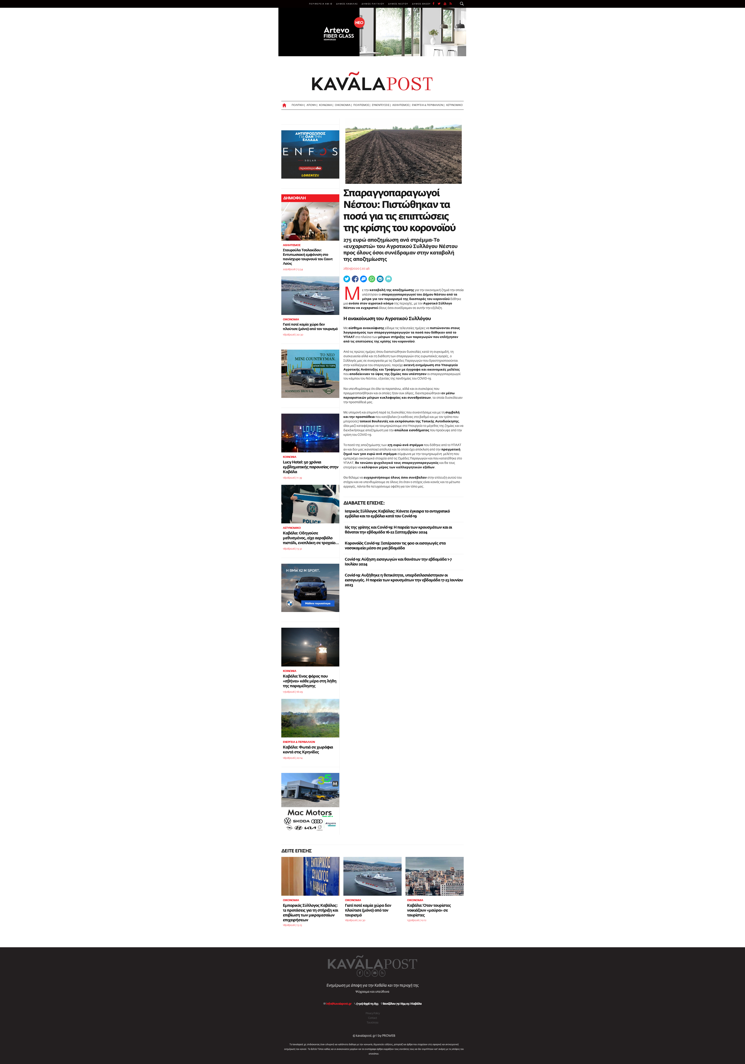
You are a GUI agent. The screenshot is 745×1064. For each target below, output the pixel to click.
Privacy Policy (373, 1013)
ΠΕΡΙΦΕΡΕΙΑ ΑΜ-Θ (320, 4)
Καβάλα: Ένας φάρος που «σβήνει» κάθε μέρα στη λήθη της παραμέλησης (309, 681)
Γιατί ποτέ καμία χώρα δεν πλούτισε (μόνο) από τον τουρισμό (368, 910)
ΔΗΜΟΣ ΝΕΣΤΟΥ (398, 4)
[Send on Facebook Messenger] (363, 279)
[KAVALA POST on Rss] (382, 973)
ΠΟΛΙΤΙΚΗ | (298, 105)
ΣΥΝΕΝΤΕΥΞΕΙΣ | (381, 105)
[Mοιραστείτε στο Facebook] (355, 279)
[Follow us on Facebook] (435, 4)
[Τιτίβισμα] (346, 279)
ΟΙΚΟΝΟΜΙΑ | (343, 105)
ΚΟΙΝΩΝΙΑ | (326, 105)
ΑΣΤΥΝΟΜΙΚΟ (454, 105)
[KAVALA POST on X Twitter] (367, 973)
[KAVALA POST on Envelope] (375, 973)
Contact (372, 1018)
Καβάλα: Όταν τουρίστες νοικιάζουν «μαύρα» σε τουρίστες (429, 910)
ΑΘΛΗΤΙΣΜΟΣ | (401, 105)
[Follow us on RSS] (451, 4)
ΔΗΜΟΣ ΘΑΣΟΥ (421, 4)
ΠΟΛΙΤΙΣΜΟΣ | (361, 105)
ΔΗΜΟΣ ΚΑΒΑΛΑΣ (347, 4)
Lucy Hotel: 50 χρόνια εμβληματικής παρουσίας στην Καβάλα (310, 467)
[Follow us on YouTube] (447, 4)
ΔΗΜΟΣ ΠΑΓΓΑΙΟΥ (373, 4)
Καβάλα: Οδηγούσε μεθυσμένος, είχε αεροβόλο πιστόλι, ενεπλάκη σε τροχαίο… (311, 538)
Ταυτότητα (372, 1022)
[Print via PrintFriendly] (388, 279)
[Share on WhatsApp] (371, 279)
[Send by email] (380, 279)
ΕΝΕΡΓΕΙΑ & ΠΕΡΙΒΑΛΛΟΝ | (428, 105)
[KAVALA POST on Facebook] (360, 973)
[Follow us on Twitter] (441, 4)
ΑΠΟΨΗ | (312, 105)
